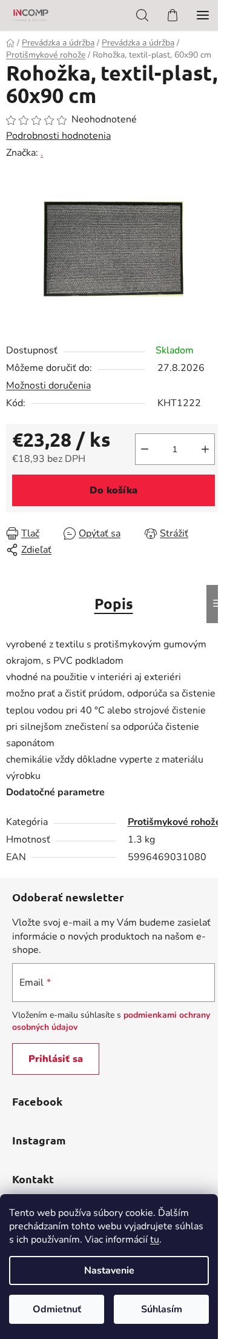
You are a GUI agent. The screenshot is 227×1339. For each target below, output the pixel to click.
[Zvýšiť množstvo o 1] (205, 449)
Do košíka (113, 490)
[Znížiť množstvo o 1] (145, 449)
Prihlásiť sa (55, 1059)
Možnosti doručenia (48, 385)
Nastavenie (109, 1270)
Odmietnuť (57, 1309)
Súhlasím (161, 1309)
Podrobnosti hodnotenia (58, 135)
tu (154, 1239)
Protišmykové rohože (174, 822)
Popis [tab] (113, 603)
